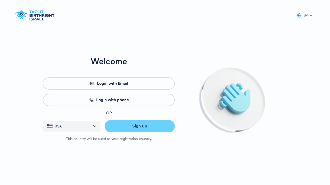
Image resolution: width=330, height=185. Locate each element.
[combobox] (68, 126)
